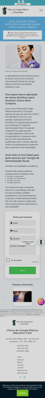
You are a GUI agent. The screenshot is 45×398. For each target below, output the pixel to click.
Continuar (22, 393)
